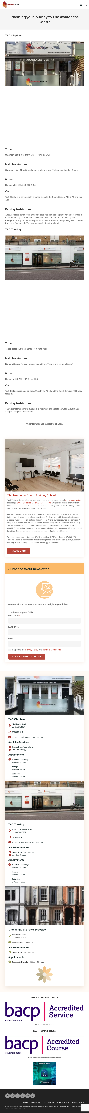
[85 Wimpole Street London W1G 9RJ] (10, 936)
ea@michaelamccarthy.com (22, 942)
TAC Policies (48, 1102)
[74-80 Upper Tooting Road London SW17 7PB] (10, 831)
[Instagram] (12, 1095)
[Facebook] (17, 1095)
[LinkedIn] (22, 1095)
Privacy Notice (78, 1102)
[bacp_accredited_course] (44, 1045)
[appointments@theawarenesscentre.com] (10, 737)
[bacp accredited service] (44, 1011)
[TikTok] (32, 1095)
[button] (81, 4)
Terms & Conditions (52, 650)
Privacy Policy (31, 650)
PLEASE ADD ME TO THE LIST (26, 656)
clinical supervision (73, 500)
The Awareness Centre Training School (31, 495)
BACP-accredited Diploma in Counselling (34, 503)
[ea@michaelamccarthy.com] (10, 942)
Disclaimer (35, 1102)
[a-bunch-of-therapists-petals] (44, 974)
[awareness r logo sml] (10, 4)
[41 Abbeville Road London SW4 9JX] (10, 725)
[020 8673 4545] (10, 732)
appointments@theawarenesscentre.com (27, 737)
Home (25, 1102)
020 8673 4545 (17, 732)
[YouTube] (27, 1095)
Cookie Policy (63, 1102)
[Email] (7, 1095)
